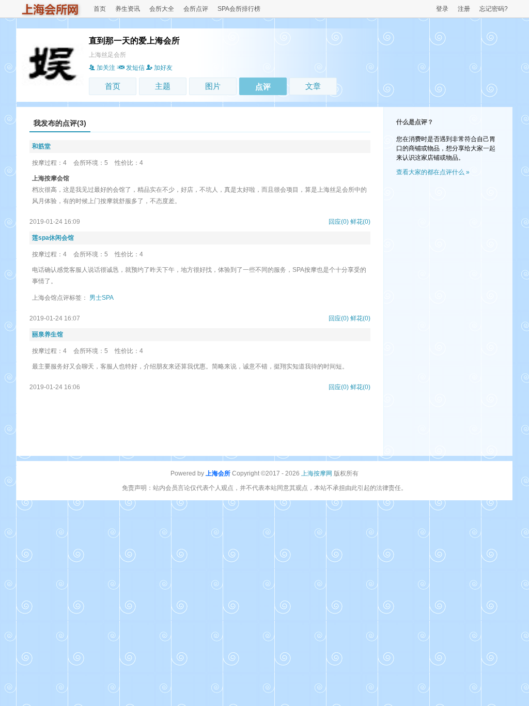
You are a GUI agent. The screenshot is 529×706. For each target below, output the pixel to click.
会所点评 (195, 8)
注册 (464, 8)
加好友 (163, 67)
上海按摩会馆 (50, 178)
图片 (213, 86)
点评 (263, 86)
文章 (313, 86)
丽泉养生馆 (47, 334)
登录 (442, 8)
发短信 (135, 67)
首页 (100, 8)
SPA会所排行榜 (238, 8)
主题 (162, 86)
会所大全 (161, 8)
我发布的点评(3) (60, 123)
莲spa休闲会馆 (53, 237)
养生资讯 (127, 8)
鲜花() (360, 221)
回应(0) (339, 221)
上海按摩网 (316, 473)
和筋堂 (41, 146)
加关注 (106, 67)
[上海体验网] (51, 14)
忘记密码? (493, 8)
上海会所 (218, 473)
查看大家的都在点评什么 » (433, 172)
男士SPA (101, 297)
